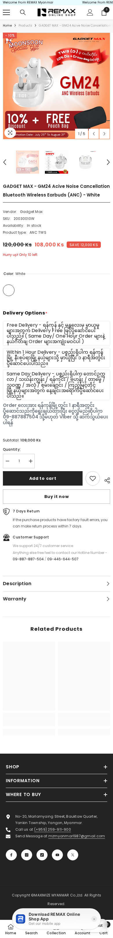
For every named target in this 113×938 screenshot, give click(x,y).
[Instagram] (26, 854)
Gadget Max (31, 211)
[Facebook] (11, 854)
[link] (29, 723)
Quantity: (12, 449)
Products (25, 25)
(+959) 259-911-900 (52, 829)
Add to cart (43, 478)
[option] (56, 86)
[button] (94, 134)
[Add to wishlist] (92, 478)
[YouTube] (57, 854)
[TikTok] (42, 854)
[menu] (6, 12)
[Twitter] (72, 854)
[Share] (105, 479)
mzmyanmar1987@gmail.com (76, 836)
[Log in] (90, 12)
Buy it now (56, 496)
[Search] (22, 12)
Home (7, 25)
